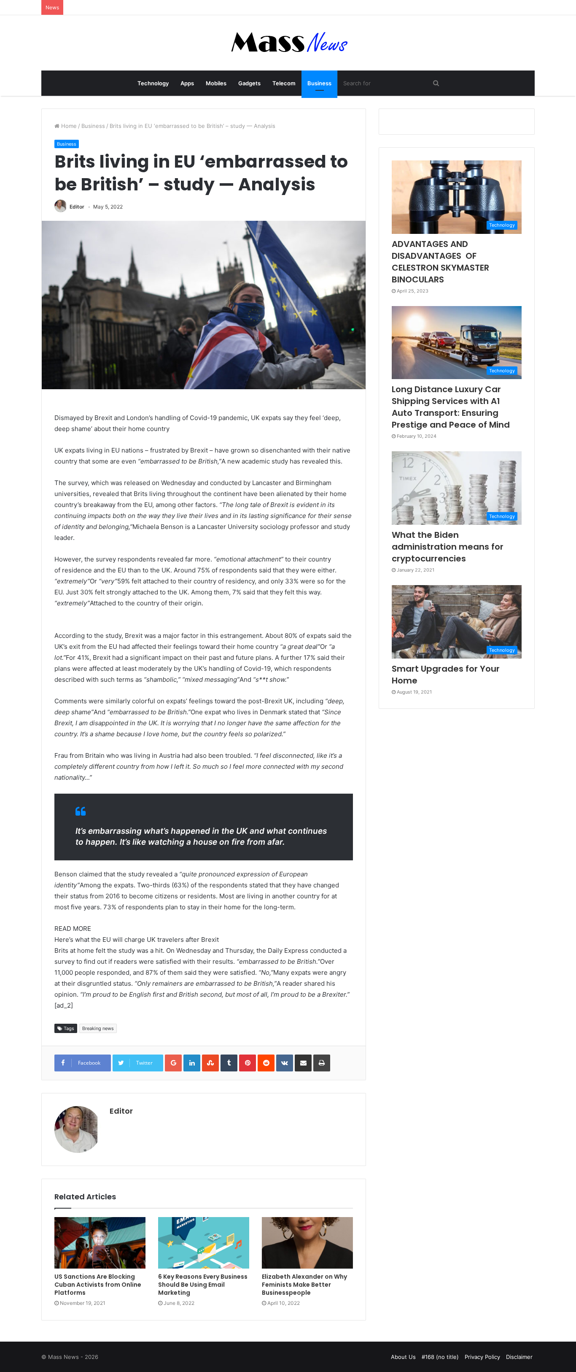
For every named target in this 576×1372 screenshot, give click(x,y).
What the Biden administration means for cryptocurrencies (447, 546)
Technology (153, 83)
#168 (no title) (440, 1356)
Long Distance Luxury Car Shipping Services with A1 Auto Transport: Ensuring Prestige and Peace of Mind (451, 407)
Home (68, 125)
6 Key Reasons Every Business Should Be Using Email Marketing (203, 1284)
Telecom (284, 83)
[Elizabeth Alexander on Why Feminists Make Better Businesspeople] (307, 1243)
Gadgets (249, 83)
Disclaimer (519, 1356)
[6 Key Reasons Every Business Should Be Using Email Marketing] (203, 1243)
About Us (403, 1356)
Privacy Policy (482, 1356)
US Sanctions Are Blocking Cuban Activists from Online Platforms (97, 1284)
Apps (187, 83)
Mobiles (216, 83)
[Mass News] (288, 43)
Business (319, 83)
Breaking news (98, 1028)
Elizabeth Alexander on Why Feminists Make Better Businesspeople (304, 1284)
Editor (77, 206)
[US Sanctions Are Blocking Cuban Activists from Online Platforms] (99, 1243)
